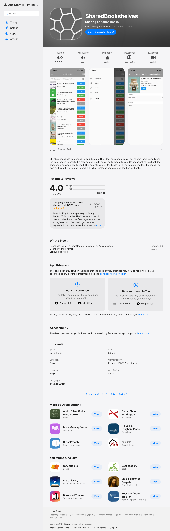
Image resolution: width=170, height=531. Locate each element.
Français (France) (105, 515)
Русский (80, 515)
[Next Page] (166, 57)
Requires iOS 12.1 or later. (121, 363)
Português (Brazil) (132, 515)
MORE (99, 225)
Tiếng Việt (147, 515)
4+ (109, 373)
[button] (21, 22)
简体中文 (91, 515)
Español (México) (57, 515)
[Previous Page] (46, 57)
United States (55, 511)
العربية (70, 515)
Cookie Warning (99, 528)
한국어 (118, 515)
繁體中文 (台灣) (56, 518)
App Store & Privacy (80, 528)
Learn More (144, 314)
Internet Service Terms (59, 528)
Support (113, 528)
